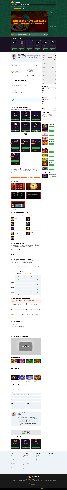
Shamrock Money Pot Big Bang (37, 273)
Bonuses (20, 4)
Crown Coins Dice (31, 273)
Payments (24, 456)
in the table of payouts (34, 172)
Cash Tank (12, 314)
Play (14, 48)
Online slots (12, 460)
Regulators (24, 467)
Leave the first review (52, 9)
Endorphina (50, 150)
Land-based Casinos (26, 463)
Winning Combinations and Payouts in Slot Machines (49, 117)
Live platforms (25, 471)
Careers (37, 459)
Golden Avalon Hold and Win (25, 273)
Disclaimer (37, 456)
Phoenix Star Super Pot (51, 141)
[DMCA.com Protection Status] (33, 484)
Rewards (12, 467)
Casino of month (25, 455)
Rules (11, 464)
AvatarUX (19, 381)
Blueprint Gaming (28, 381)
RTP (12, 262)
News (28, 4)
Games (16, 4)
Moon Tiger (12, 312)
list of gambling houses (17, 108)
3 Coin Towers (50, 149)
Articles (24, 4)
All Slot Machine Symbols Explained (46, 116)
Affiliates (37, 460)
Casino (13, 4)
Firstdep (22, 143)
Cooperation (37, 455)
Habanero (35, 381)
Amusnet (49, 129)
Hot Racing (50, 128)
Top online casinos (13, 463)
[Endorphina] (55, 55)
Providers (12, 468)
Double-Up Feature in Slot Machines (47, 114)
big (11, 143)
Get (54, 176)
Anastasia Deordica (14, 59)
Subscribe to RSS (33, 486)
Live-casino (24, 460)
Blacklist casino (13, 456)
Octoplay (49, 167)
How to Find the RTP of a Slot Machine (47, 115)
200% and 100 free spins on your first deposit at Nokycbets (52, 174)
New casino (12, 455)
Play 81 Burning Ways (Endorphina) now (25, 177)
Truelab (11, 381)
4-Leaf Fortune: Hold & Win (52, 166)
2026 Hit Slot (50, 162)
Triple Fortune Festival (51, 124)
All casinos (25, 134)
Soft (23, 464)
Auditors (24, 468)
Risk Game (13, 244)
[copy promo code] (37, 150)
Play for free (51, 126)
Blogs (49, 455)
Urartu (12, 317)
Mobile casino (25, 459)
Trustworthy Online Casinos (14, 459)
